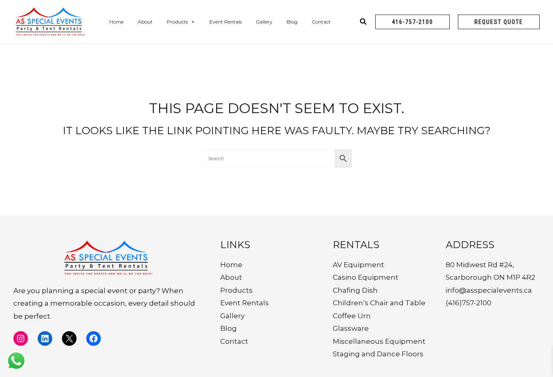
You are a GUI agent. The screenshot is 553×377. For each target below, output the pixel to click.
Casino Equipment (365, 277)
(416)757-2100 (468, 303)
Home (116, 22)
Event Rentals (225, 22)
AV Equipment (358, 265)
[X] (69, 338)
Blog (292, 22)
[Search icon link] (363, 22)
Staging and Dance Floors (378, 354)
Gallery (264, 22)
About (145, 22)
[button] (412, 22)
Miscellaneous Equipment (379, 341)
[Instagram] (20, 338)
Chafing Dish (355, 290)
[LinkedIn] (45, 338)
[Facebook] (93, 338)
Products (177, 22)
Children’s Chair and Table (379, 303)
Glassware (351, 328)
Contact (321, 22)
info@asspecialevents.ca (489, 290)
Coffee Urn (352, 316)
